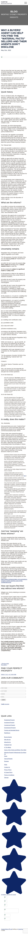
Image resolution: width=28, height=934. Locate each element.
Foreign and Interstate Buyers (11, 730)
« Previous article (5, 663)
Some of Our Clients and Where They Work (15, 750)
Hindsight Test (7, 744)
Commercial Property (9, 725)
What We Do (7, 742)
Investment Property (9, 722)
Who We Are (7, 739)
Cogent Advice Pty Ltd (6, 929)
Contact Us (7, 767)
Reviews (6, 761)
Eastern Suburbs (14, 923)
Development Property (10, 727)
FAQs (5, 764)
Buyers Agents (8, 737)
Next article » (4, 664)
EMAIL (3, 674)
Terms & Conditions (9, 775)
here (25, 475)
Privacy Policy (7, 769)
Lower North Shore (6, 924)
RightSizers (7, 733)
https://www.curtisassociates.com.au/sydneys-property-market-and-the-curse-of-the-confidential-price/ (14, 581)
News (5, 756)
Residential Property (9, 720)
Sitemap (6, 777)
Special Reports (8, 758)
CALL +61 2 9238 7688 (10, 674)
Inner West (22, 923)
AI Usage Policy (8, 772)
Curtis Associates (22, 929)
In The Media (7, 747)
